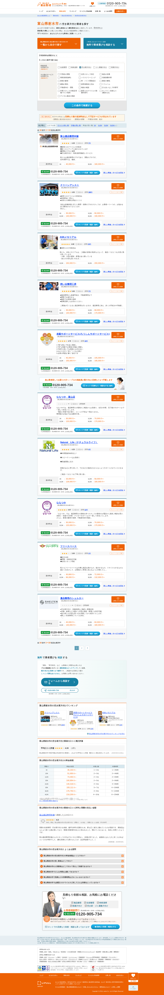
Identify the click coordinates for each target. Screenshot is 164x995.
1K (95, 125)
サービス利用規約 (60, 987)
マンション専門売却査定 (93, 957)
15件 (120, 725)
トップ (41, 11)
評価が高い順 (76, 125)
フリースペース (68, 546)
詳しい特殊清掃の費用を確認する (48, 801)
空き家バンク (93, 959)
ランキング (72, 11)
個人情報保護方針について (74, 987)
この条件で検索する (82, 105)
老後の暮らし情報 (107, 951)
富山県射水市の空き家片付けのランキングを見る (107, 734)
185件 (63, 725)
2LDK (106, 125)
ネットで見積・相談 (88, 173)
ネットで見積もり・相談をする (100, 386)
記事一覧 (98, 11)
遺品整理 (98, 951)
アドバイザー (112, 957)
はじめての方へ (51, 11)
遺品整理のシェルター (72, 598)
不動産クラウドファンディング (86, 951)
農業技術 (116, 951)
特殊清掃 (74, 67)
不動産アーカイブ (83, 959)
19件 (91, 729)
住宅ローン (51, 959)
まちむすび (115, 959)
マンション (51, 957)
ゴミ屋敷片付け (101, 67)
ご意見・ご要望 (115, 987)
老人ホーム (56, 951)
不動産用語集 (43, 961)
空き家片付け (86, 67)
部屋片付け (115, 67)
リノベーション (73, 957)
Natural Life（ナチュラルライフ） (79, 442)
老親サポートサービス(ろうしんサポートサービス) (83, 334)
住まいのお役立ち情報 (54, 961)
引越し (50, 951)
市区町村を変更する (47, 55)
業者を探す (62, 11)
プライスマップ (72, 959)
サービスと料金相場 (86, 11)
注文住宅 (64, 957)
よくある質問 (108, 11)
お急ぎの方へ (120, 11)
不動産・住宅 (43, 951)
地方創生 (63, 951)
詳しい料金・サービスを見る (113, 172)
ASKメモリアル (68, 237)
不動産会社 (108, 959)
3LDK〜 (113, 125)
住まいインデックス (61, 959)
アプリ (85, 961)
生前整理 (63, 67)
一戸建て (58, 957)
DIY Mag (79, 961)
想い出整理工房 (68, 284)
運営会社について (105, 987)
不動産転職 (100, 961)
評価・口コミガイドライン (90, 987)
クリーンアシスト (69, 185)
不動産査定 (82, 957)
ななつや (61, 502)
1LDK (100, 125)
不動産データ (92, 961)
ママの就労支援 (71, 951)
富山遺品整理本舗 (69, 136)
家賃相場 (101, 959)
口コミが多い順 (63, 125)
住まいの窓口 (43, 959)
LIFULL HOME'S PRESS (69, 961)
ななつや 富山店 (65, 397)
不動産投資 (104, 957)
